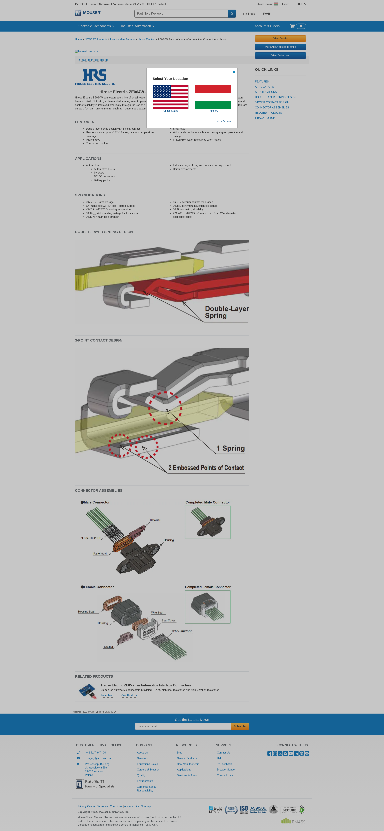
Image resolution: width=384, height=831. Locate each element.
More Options (224, 121)
